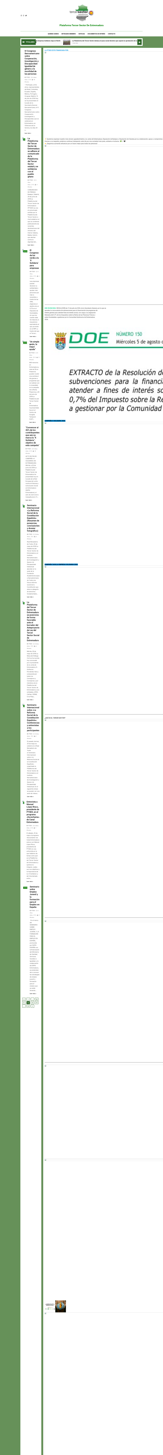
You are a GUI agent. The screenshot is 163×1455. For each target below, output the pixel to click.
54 (36, 1003)
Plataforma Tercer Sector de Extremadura (81, 25)
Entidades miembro (69, 34)
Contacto (111, 34)
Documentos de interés (96, 34)
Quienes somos (53, 34)
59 (28, 1006)
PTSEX (28, 77)
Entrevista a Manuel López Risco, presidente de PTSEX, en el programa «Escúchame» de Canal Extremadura (33, 812)
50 (36, 999)
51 (24, 1003)
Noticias (82, 34)
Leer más (27, 133)
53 (32, 1003)
